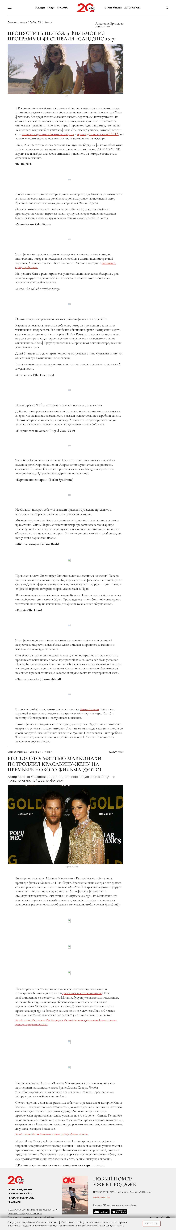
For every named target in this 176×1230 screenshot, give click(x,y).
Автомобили (132, 8)
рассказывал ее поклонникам (82, 993)
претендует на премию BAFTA (98, 134)
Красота (62, 8)
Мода (50, 8)
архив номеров (101, 1197)
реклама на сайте (20, 1194)
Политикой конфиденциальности (104, 1225)
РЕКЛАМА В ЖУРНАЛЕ (21, 1198)
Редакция (14, 1202)
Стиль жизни (113, 8)
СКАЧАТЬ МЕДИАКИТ (20, 1189)
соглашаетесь (67, 1225)
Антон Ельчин (89, 709)
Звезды (40, 8)
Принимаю (151, 1223)
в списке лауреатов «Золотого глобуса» (48, 134)
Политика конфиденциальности (25, 1213)
